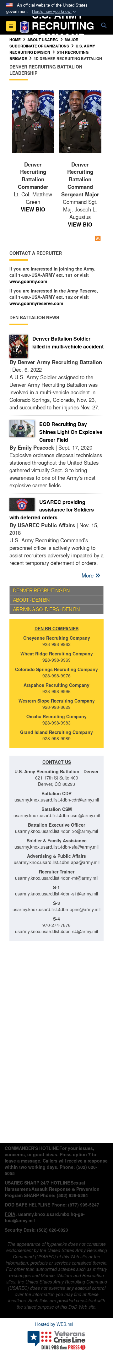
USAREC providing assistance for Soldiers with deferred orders (51, 509)
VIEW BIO (33, 209)
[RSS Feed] (97, 238)
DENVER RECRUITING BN (41, 590)
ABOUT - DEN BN (31, 600)
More (88, 575)
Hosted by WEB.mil (54, 1324)
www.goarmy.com (28, 281)
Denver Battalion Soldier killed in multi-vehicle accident (68, 342)
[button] (54, 11)
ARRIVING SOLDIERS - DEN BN (46, 609)
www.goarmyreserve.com (36, 303)
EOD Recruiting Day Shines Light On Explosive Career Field (70, 431)
